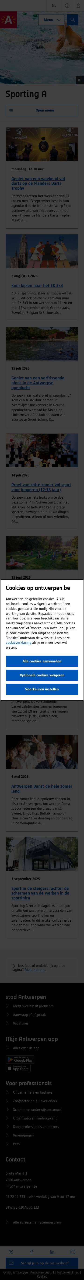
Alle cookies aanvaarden (42, 661)
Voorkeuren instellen (42, 689)
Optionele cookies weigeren (42, 675)
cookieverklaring (18, 642)
